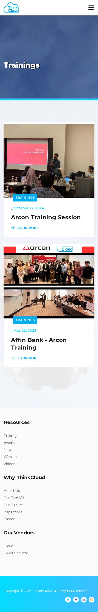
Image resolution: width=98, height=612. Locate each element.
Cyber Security (16, 553)
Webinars (12, 456)
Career (9, 519)
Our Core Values (17, 497)
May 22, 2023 (25, 330)
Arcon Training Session (46, 217)
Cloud (8, 546)
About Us (12, 490)
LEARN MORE (27, 228)
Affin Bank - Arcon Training (39, 343)
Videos (9, 464)
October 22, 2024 (29, 208)
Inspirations (13, 512)
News (9, 449)
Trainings (25, 197)
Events (9, 442)
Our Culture (13, 505)
